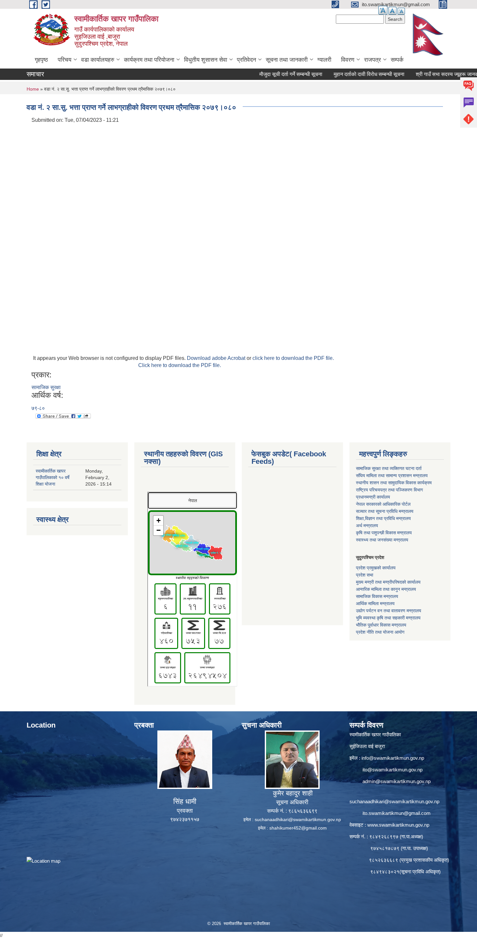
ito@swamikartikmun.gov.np (392, 769)
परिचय (64, 60)
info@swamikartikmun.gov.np (392, 758)
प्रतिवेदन (246, 60)
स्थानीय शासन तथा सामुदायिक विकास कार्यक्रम (394, 482)
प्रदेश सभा (364, 574)
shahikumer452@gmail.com (298, 828)
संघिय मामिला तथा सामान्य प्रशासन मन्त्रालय (392, 475)
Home (33, 89)
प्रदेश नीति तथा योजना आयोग (380, 632)
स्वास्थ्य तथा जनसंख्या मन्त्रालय (382, 539)
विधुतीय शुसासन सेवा (205, 60)
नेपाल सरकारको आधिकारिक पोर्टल (383, 504)
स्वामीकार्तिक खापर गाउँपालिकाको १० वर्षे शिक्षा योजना (52, 477)
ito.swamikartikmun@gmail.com (396, 813)
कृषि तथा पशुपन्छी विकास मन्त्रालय (384, 532)
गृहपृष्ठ (41, 60)
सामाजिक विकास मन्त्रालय (377, 596)
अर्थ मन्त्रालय (367, 525)
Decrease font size (401, 11)
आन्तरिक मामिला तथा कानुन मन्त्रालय (386, 589)
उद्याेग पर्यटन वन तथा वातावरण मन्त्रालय (388, 610)
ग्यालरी (324, 60)
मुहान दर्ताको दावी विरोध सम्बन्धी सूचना (350, 74)
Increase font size (382, 10)
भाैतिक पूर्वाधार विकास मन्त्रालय (381, 625)
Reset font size (392, 11)
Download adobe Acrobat (217, 358)
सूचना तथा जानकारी (287, 60)
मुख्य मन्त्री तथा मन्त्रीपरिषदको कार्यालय (388, 582)
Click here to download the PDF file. (179, 365)
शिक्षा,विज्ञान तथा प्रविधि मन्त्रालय (383, 518)
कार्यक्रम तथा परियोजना (149, 60)
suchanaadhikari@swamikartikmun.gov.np (298, 819)
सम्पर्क (397, 60)
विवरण (347, 60)
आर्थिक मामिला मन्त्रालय (375, 603)
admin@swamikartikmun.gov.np (396, 781)
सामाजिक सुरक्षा (46, 387)
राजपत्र (372, 60)
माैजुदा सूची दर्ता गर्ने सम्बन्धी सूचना (272, 74)
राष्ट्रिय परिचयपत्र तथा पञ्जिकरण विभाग (389, 489)
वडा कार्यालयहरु (97, 60)
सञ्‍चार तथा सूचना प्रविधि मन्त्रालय (384, 511)
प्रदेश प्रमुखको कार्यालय (376, 567)
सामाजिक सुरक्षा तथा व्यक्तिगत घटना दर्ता (389, 468)
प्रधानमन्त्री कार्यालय (373, 497)
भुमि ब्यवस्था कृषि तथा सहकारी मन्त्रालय (388, 617)
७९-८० (38, 408)
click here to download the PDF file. (293, 358)
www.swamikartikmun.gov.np (398, 825)
